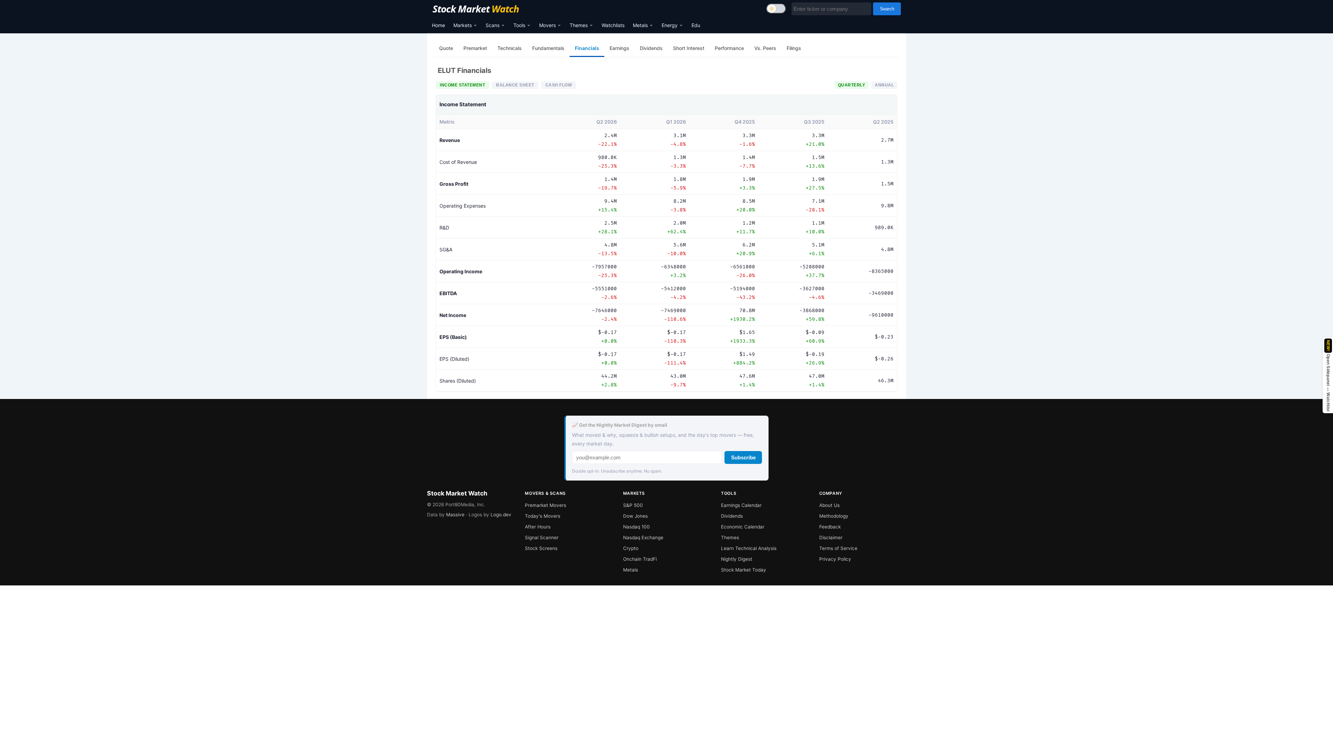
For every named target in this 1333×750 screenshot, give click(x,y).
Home (438, 25)
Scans (493, 25)
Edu (695, 25)
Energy (670, 25)
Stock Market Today (743, 570)
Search (887, 8)
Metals (640, 25)
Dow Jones (635, 516)
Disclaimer (830, 537)
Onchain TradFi (640, 559)
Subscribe (743, 457)
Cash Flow (558, 85)
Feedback (830, 527)
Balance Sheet (515, 85)
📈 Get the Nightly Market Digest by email (619, 425)
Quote (446, 48)
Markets (462, 25)
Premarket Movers (545, 505)
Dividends (732, 516)
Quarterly (851, 85)
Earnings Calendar (741, 505)
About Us (829, 505)
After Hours (538, 527)
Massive (455, 514)
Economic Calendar (742, 527)
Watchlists (613, 25)
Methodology (833, 516)
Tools (519, 25)
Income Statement (462, 85)
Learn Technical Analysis (749, 548)
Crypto (630, 548)
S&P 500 (633, 505)
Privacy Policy (835, 559)
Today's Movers (542, 516)
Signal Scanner (542, 537)
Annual (884, 85)
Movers (547, 25)
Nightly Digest (736, 559)
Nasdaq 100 (636, 527)
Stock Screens (541, 548)
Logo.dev (501, 514)
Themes (579, 25)
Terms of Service (838, 548)
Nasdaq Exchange (643, 537)
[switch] (776, 9)
